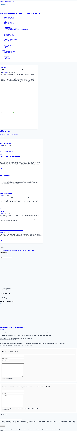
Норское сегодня (7, 42)
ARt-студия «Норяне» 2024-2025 (10, 51)
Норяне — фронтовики (8, 40)
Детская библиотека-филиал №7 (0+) (7, 1)
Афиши (3, 30)
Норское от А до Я (8, 46)
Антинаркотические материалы (11, 28)
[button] (39, 16)
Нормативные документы (8, 22)
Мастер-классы (31, 250)
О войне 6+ (7, 57)
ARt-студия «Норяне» (14, 250)
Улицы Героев (6, 41)
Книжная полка (6, 56)
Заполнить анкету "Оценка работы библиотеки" (13, 327)
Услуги (3, 59)
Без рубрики (3, 67)
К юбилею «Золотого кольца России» (12, 48)
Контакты (5, 19)
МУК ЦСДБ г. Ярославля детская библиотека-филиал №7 (20, 14)
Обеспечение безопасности (9, 23)
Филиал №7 (4, 72)
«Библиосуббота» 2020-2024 (9, 52)
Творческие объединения (8, 45)
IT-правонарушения (9, 24)
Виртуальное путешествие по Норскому (11, 39)
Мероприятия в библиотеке (9, 35)
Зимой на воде (8, 27)
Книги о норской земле (8, 44)
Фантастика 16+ (8, 58)
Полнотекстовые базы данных (9, 17)
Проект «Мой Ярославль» (10, 47)
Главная (3, 250)
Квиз (4, 33)
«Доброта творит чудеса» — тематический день (9, 134)
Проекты (3, 50)
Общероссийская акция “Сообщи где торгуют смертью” (17, 29)
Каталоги (3, 53)
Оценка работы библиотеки (9, 18)
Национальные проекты (8, 34)
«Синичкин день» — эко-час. (5, 131)
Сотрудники (6, 21)
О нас (3, 16)
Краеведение (4, 36)
